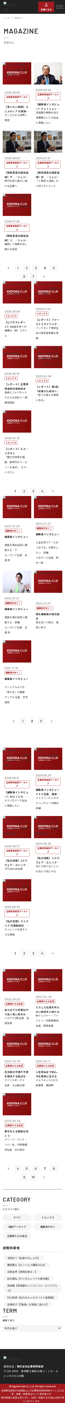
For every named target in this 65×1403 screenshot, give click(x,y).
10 (33, 1177)
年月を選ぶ (11, 1328)
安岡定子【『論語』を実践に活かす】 (28, 1304)
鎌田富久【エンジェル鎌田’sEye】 (26, 1265)
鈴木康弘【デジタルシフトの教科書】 (28, 1278)
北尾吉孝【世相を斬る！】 (22, 1272)
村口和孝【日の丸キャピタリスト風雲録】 (31, 1297)
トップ (7, 18)
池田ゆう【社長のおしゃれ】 (23, 1258)
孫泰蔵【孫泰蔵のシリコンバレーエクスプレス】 (32, 1288)
